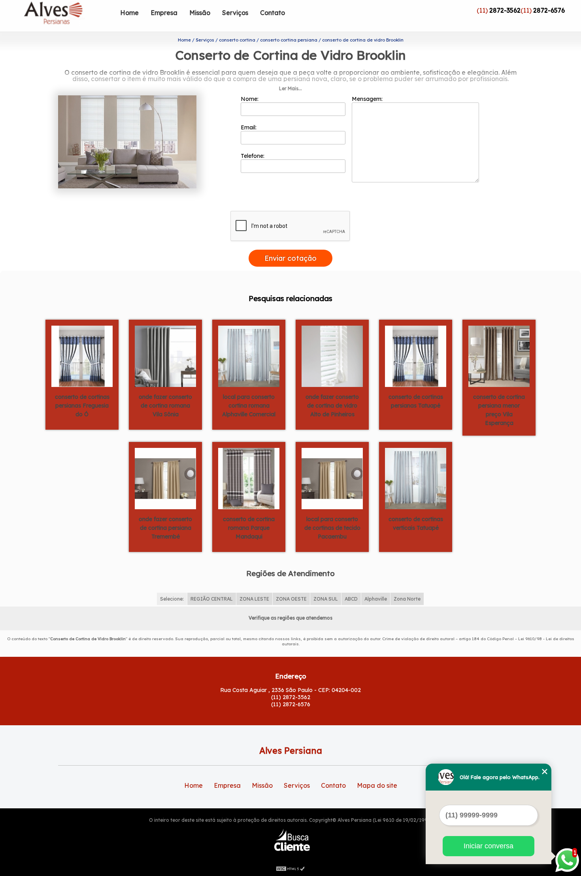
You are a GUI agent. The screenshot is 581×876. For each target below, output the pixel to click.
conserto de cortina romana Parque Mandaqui (249, 528)
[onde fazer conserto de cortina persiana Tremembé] (165, 478)
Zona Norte (407, 599)
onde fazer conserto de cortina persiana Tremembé (165, 528)
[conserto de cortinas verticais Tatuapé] (415, 478)
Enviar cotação (290, 258)
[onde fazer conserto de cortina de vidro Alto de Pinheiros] (332, 356)
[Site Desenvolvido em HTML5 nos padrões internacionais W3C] (290, 868)
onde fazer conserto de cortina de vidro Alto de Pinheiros (332, 405)
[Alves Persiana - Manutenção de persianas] (68, 16)
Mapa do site (377, 785)
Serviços (235, 13)
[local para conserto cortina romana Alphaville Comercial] (249, 356)
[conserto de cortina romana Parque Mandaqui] (249, 478)
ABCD (351, 599)
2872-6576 (549, 10)
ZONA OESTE (291, 599)
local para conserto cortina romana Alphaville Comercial (248, 405)
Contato (272, 13)
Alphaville (375, 599)
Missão (199, 13)
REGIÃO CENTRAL (212, 599)
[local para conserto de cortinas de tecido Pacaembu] (332, 478)
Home (129, 13)
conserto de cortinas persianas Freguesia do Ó (82, 405)
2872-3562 (505, 10)
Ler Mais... (290, 88)
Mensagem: (368, 98)
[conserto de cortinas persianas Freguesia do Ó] (82, 356)
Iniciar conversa (488, 846)
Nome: (250, 98)
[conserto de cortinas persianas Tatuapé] (415, 356)
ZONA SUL (325, 599)
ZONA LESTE (254, 599)
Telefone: (253, 155)
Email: (249, 127)
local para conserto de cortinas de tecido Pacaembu (332, 528)
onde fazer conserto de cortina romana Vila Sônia (165, 405)
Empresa (164, 13)
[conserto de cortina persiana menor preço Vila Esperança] (499, 356)
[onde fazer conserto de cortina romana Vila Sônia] (165, 356)
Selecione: (172, 599)
